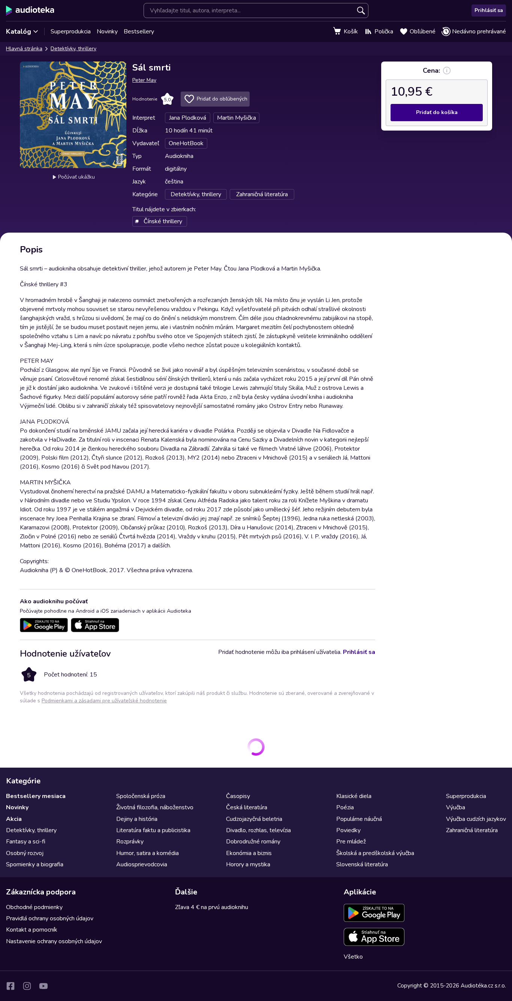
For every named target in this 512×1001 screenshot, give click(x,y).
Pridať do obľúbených (222, 98)
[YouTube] (43, 985)
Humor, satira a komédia (147, 853)
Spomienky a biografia (34, 864)
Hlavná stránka (24, 48)
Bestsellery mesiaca (36, 796)
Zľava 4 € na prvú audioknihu (211, 907)
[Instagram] (26, 985)
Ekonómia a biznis (249, 853)
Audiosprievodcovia (141, 864)
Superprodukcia (71, 31)
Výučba (455, 807)
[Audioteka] (30, 10)
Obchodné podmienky (34, 907)
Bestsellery (139, 31)
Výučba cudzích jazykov (476, 819)
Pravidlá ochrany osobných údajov (49, 918)
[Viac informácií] (447, 70)
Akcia (14, 819)
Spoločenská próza (140, 796)
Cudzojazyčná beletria (254, 819)
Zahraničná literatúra (472, 830)
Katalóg (18, 31)
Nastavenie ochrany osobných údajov (54, 941)
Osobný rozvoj (24, 853)
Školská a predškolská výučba (375, 853)
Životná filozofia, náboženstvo (154, 807)
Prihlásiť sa (489, 10)
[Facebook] (10, 985)
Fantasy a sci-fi (25, 841)
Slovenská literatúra (362, 864)
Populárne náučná (359, 819)
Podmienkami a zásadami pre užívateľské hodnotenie (104, 700)
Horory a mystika (248, 864)
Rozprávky (130, 841)
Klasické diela (353, 796)
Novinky (107, 31)
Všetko (353, 957)
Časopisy (238, 796)
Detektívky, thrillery (73, 48)
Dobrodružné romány (253, 841)
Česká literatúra (246, 807)
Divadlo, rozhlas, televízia (258, 830)
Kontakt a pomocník (31, 930)
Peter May (144, 80)
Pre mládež (351, 841)
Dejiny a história (136, 819)
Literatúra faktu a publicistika (153, 830)
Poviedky (348, 830)
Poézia (345, 807)
